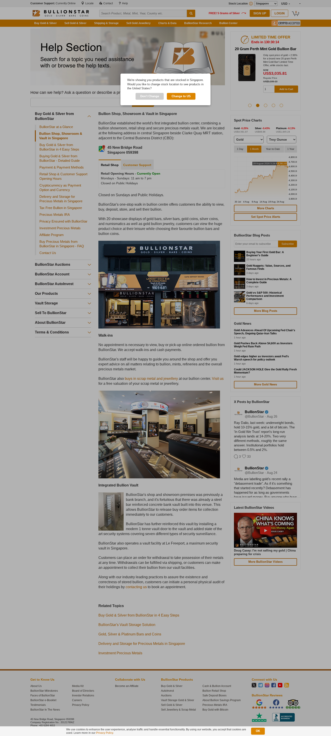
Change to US (181, 96)
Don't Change (149, 96)
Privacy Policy (104, 732)
